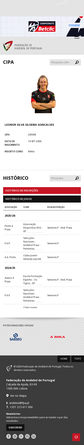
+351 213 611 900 (21, 407)
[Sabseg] (24, 337)
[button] (76, 437)
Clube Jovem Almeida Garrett (32, 257)
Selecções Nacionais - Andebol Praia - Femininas (31, 243)
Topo (77, 358)
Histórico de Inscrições (21, 190)
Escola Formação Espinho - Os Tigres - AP (32, 280)
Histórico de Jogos (18, 199)
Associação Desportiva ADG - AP (33, 227)
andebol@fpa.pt (19, 403)
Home (63, 358)
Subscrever (15, 427)
